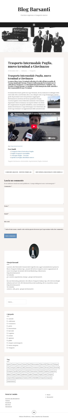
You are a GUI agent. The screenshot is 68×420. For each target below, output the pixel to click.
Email (6, 214)
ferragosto (10, 371)
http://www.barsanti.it (13, 273)
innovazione (12, 328)
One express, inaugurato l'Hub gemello (49, 172)
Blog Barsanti (34, 9)
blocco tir (49, 364)
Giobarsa (24, 71)
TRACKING (36, 378)
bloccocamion (35, 364)
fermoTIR (56, 367)
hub (28, 371)
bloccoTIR (43, 364)
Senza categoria (13, 345)
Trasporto (33, 71)
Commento (8, 186)
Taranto (25, 378)
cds (8, 367)
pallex (30, 374)
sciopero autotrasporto (15, 343)
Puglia (40, 161)
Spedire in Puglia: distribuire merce (22, 157)
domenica (28, 367)
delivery (19, 367)
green (10, 326)
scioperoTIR (10, 378)
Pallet (18, 374)
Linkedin (11, 275)
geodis (16, 371)
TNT (30, 378)
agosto (9, 364)
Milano (9, 374)
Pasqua (35, 374)
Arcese (19, 364)
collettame (12, 321)
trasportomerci (11, 381)
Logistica (11, 333)
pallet (10, 340)
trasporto (49, 378)
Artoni (24, 364)
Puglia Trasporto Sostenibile (20, 153)
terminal (45, 161)
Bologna (56, 364)
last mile (11, 331)
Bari (29, 364)
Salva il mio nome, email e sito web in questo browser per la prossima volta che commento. (34, 229)
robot (45, 374)
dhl (24, 367)
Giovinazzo (16, 161)
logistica (47, 371)
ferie (51, 367)
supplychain (18, 378)
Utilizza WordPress (24, 416)
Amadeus (38, 416)
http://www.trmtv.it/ (16, 146)
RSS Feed (8, 404)
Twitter (7, 400)
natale (14, 374)
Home (48, 394)
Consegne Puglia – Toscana (20, 155)
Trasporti (42, 378)
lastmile (41, 371)
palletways (24, 374)
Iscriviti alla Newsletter (12, 398)
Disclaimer (8, 406)
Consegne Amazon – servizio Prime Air (18, 172)
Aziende (11, 319)
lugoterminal (33, 161)
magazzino (53, 371)
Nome (6, 206)
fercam (47, 367)
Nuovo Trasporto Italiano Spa (16, 269)
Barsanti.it (50, 397)
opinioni (11, 338)
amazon (14, 364)
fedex (41, 367)
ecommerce (12, 323)
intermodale (24, 161)
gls (20, 371)
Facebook (8, 402)
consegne (13, 367)
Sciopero (50, 374)
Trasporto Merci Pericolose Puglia (22, 151)
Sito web (7, 221)
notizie (11, 335)
